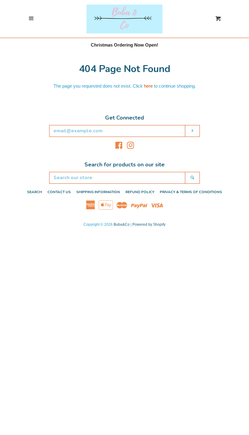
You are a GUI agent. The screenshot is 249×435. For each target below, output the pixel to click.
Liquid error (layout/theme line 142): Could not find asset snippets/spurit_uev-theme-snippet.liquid (124, 5)
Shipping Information (98, 192)
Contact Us (59, 192)
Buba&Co (122, 224)
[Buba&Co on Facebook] (119, 146)
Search (34, 192)
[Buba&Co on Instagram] (130, 146)
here (148, 86)
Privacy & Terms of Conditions (191, 192)
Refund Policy (139, 192)
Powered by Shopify (148, 224)
